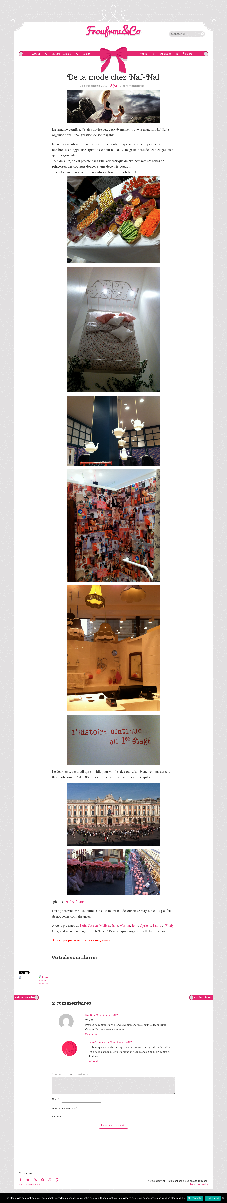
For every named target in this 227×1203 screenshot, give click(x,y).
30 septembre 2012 (121, 1042)
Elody (169, 925)
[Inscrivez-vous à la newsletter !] (42, 1180)
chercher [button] (202, 34)
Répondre (91, 1034)
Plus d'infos (213, 1198)
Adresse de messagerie (65, 1107)
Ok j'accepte (195, 1198)
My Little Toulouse (61, 53)
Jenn (135, 925)
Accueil (36, 53)
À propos (187, 53)
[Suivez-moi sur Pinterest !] (57, 1180)
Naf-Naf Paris (74, 901)
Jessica (93, 925)
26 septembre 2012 (107, 1015)
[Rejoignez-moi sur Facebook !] (20, 1180)
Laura (157, 925)
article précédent (25, 997)
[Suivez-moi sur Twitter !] (28, 1180)
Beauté (86, 53)
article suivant (202, 997)
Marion (125, 925)
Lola (83, 925)
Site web (56, 1116)
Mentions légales (199, 1184)
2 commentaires (132, 86)
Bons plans (165, 53)
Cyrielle (145, 925)
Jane (115, 925)
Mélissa (104, 925)
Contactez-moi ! (31, 1184)
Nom (55, 1099)
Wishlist (143, 53)
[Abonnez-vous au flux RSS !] (35, 1180)
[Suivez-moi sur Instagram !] (50, 1180)
